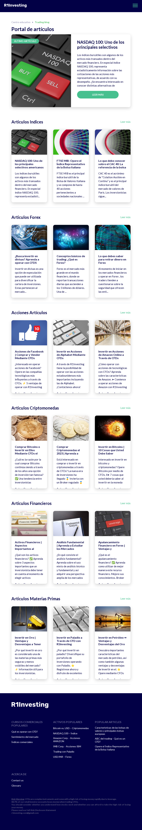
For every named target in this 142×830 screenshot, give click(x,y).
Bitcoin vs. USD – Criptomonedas (71, 728)
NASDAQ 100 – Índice (65, 733)
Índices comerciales (22, 742)
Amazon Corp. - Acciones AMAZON (66, 740)
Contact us (17, 780)
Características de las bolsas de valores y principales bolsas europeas (112, 730)
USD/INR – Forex (62, 756)
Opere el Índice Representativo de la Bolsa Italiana (112, 748)
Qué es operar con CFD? (24, 731)
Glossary (16, 785)
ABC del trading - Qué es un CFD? (110, 740)
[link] (29, 705)
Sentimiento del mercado (24, 736)
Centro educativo (20, 22)
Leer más (98, 94)
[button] (134, 5)
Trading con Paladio (63, 751)
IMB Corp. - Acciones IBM (67, 746)
